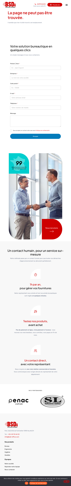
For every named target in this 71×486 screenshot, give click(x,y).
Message (13, 113)
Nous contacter (10, 469)
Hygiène (7, 452)
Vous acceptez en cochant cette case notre (31, 130)
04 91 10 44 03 (41, 4)
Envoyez (35, 136)
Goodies (7, 455)
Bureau (7, 446)
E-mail (12, 93)
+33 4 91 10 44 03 (13, 434)
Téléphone (14, 103)
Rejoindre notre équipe (12, 466)
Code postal (14, 83)
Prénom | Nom (15, 63)
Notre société (9, 464)
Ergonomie (8, 449)
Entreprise (13, 73)
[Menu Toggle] (66, 4)
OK (26, 483)
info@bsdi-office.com (12, 437)
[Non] (66, 481)
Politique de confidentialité (43, 130)
